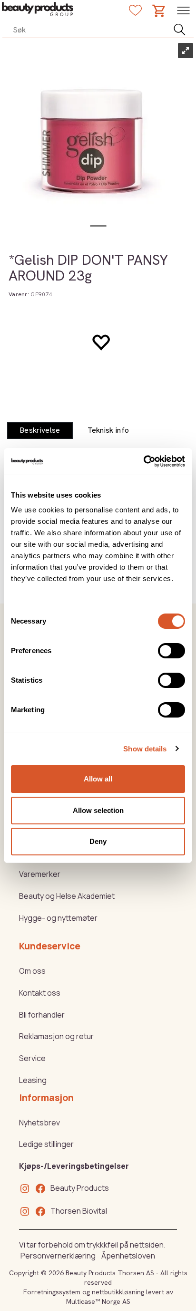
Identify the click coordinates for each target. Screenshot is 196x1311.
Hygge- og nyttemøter (58, 918)
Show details (145, 749)
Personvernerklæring (58, 1255)
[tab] (40, 430)
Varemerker (39, 874)
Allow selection (98, 810)
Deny (98, 841)
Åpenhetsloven (128, 1255)
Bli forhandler (42, 1014)
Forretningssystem (51, 1292)
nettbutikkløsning (118, 1292)
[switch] (171, 650)
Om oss (32, 971)
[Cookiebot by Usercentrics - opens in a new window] (143, 461)
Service (32, 1058)
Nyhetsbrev (39, 1122)
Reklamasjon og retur (56, 1036)
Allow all (98, 779)
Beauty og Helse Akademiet (67, 896)
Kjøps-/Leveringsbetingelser (74, 1166)
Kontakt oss (39, 993)
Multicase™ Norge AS (98, 1301)
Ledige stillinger (46, 1144)
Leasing (33, 1080)
